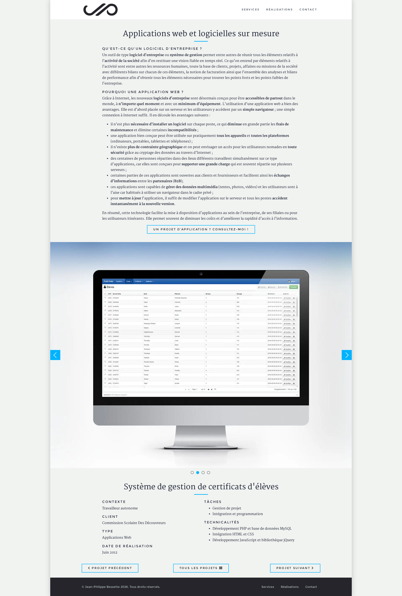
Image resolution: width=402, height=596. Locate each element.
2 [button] (198, 473)
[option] (201, 355)
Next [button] (347, 355)
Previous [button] (55, 355)
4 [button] (209, 473)
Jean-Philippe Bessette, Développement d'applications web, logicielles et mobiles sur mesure (101, 9)
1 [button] (193, 473)
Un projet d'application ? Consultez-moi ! (201, 229)
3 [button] (204, 473)
